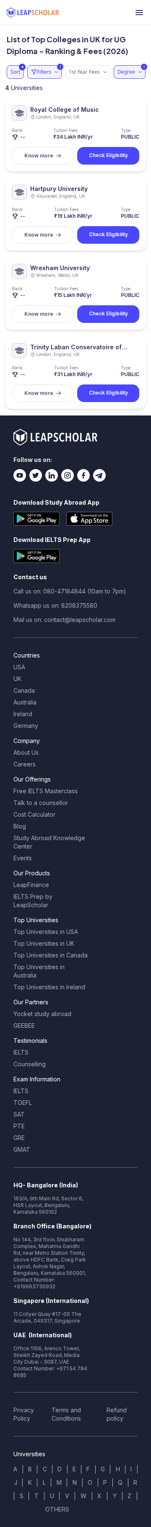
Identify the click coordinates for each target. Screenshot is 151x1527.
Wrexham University (60, 267)
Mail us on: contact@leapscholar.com (64, 619)
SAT (19, 1114)
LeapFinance (31, 884)
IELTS (21, 1052)
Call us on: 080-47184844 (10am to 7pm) (69, 591)
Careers (24, 764)
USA (19, 667)
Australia (24, 702)
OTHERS (57, 1509)
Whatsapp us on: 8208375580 (55, 605)
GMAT (21, 1149)
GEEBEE (24, 1025)
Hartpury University (59, 188)
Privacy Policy (23, 1414)
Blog (19, 826)
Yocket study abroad (42, 1013)
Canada (24, 690)
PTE (19, 1126)
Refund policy (117, 1414)
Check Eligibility (108, 155)
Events (22, 858)
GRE (19, 1137)
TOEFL (22, 1102)
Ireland (22, 713)
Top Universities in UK (43, 943)
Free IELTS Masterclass (45, 790)
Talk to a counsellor (40, 802)
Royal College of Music (64, 109)
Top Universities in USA (45, 931)
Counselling (29, 1064)
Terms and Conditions (66, 1414)
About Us (26, 752)
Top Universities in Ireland (49, 986)
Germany (25, 725)
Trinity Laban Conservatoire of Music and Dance (76, 347)
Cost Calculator (34, 814)
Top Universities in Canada (50, 955)
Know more (38, 155)
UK (17, 678)
